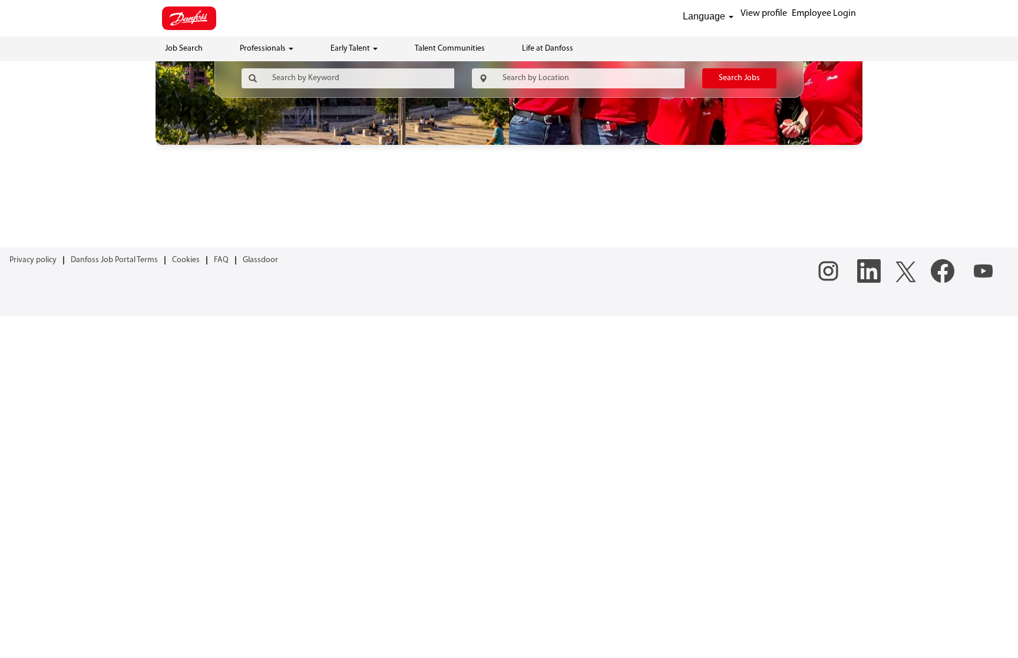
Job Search (184, 48)
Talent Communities (450, 48)
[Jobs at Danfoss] (189, 18)
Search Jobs (739, 78)
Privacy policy (33, 260)
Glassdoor (260, 260)
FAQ (221, 260)
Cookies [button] (186, 260)
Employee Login (824, 13)
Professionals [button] (263, 48)
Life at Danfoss (547, 48)
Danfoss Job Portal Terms (114, 260)
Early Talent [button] (351, 48)
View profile (764, 13)
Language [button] (705, 16)
